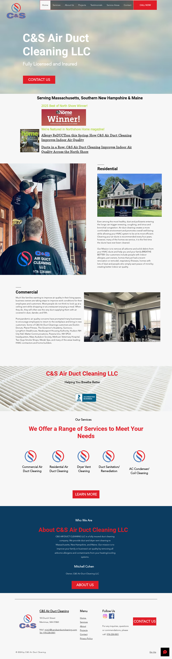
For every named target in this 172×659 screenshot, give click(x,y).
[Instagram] (105, 616)
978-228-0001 (113, 634)
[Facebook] (111, 616)
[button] (112, 5)
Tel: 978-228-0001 (47, 632)
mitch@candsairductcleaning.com (61, 629)
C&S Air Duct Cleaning (54, 611)
